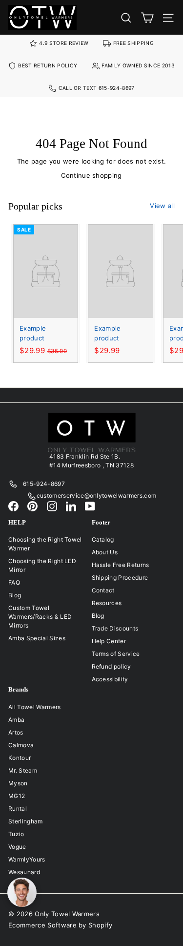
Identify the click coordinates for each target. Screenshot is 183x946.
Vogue (17, 846)
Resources (107, 603)
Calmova (21, 745)
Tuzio (16, 834)
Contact (103, 590)
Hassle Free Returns (120, 564)
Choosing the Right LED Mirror (42, 565)
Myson (18, 783)
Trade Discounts (115, 628)
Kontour (19, 757)
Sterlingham (25, 821)
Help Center (109, 641)
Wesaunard (24, 872)
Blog (14, 595)
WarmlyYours (26, 859)
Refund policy (111, 666)
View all (162, 206)
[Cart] (147, 17)
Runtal (17, 808)
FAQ (14, 582)
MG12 (16, 795)
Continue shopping (91, 175)
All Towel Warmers (34, 707)
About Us (105, 552)
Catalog (103, 539)
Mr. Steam (22, 770)
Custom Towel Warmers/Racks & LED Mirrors (40, 616)
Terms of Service (116, 653)
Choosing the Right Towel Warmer (45, 544)
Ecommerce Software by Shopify (60, 925)
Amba (16, 719)
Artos (15, 732)
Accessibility (110, 679)
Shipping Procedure (120, 577)
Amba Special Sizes (36, 638)
